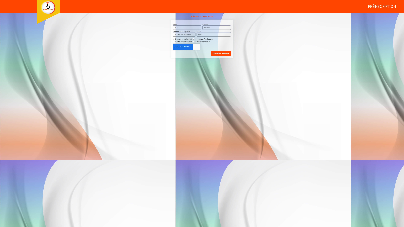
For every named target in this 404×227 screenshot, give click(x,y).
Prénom (205, 24)
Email (199, 31)
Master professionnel (183, 41)
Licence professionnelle (204, 39)
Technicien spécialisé (183, 39)
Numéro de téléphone (181, 31)
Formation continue (202, 41)
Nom (175, 24)
